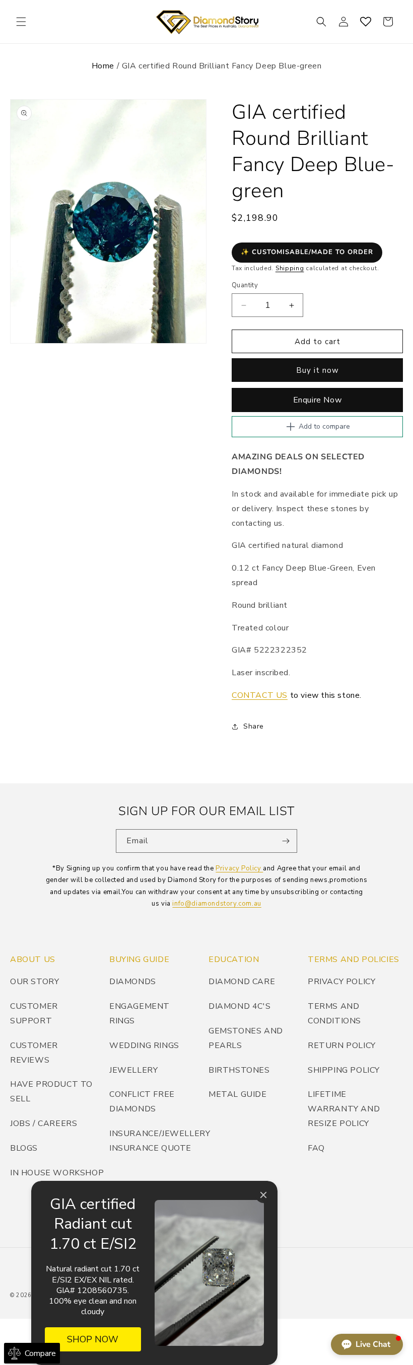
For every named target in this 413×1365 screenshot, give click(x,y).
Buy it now (317, 370)
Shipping (290, 268)
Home (103, 65)
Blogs (24, 1148)
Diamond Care (242, 981)
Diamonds (132, 981)
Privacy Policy (239, 868)
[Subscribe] (285, 841)
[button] (21, 22)
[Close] (263, 1195)
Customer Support (34, 1013)
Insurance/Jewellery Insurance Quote (159, 1141)
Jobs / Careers (43, 1123)
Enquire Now (317, 400)
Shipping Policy (344, 1070)
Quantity (245, 285)
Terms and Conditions (334, 1013)
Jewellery (133, 1070)
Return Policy (342, 1045)
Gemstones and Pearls (246, 1038)
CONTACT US (260, 695)
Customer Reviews (34, 1053)
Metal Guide (238, 1094)
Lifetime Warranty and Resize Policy (344, 1109)
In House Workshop (57, 1172)
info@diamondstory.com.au (216, 903)
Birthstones (239, 1070)
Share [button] (253, 726)
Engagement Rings (139, 1013)
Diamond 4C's (239, 1006)
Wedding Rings (144, 1045)
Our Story (34, 981)
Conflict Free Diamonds (142, 1101)
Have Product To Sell (51, 1091)
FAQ (316, 1148)
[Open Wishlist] (366, 22)
